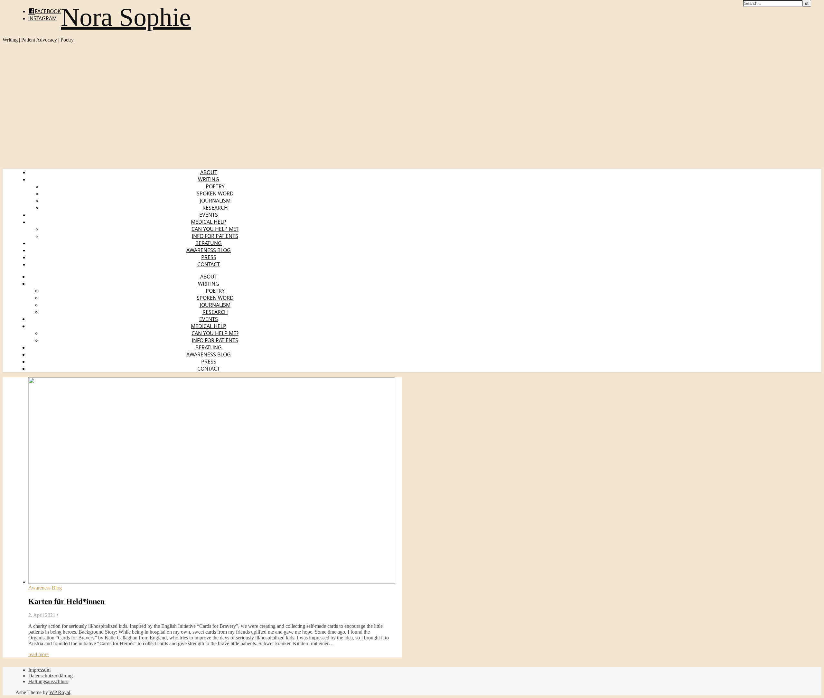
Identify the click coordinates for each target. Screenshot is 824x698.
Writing (208, 179)
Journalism (215, 200)
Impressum (39, 670)
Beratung (208, 243)
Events (208, 214)
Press (208, 257)
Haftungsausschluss (48, 681)
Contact (208, 264)
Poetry (215, 186)
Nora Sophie (126, 17)
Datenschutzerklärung (50, 675)
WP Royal (59, 692)
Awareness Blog (208, 250)
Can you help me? (215, 228)
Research (215, 207)
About (208, 172)
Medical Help (208, 221)
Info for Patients (215, 236)
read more (38, 654)
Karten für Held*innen (66, 601)
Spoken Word (215, 193)
